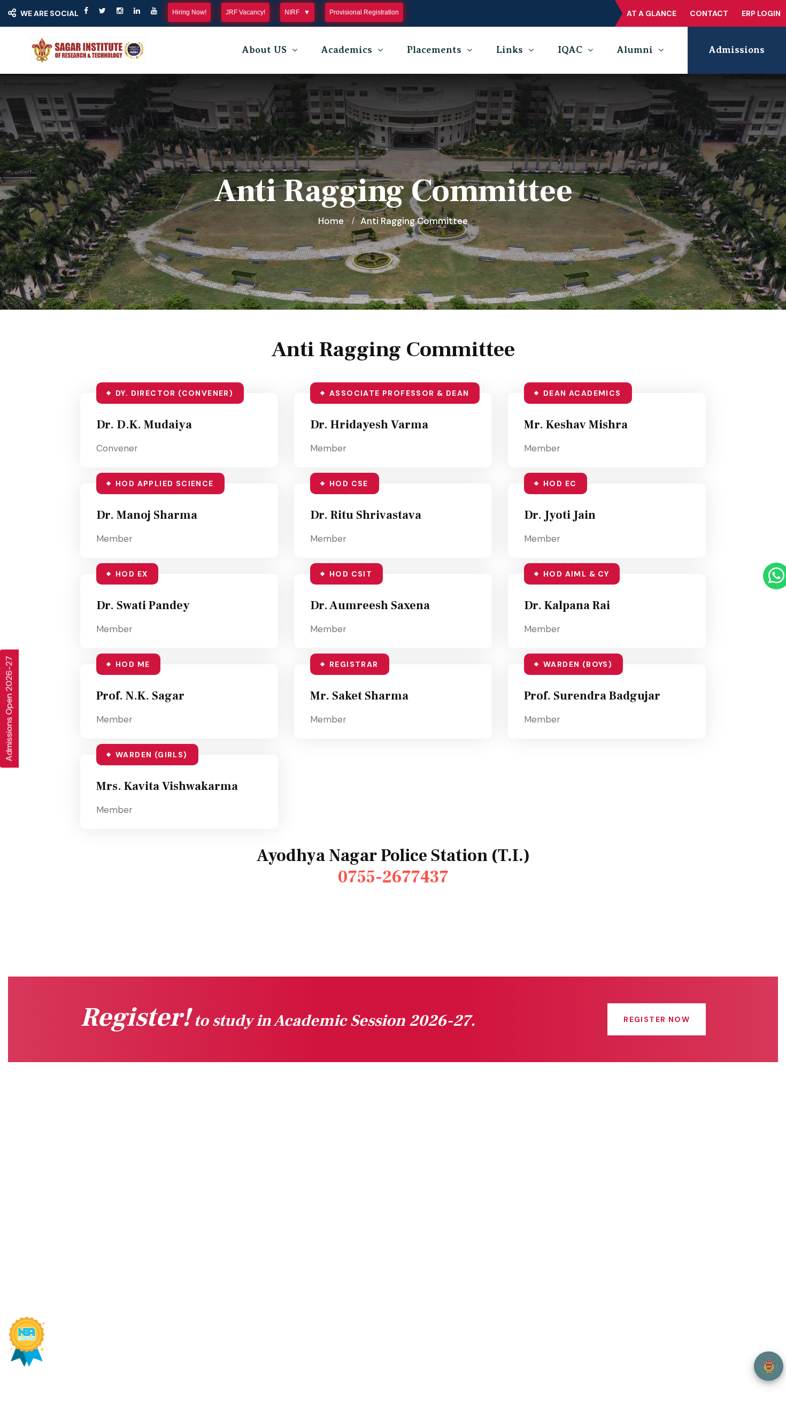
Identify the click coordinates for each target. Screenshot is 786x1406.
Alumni (635, 49)
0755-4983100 (612, 1212)
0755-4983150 (612, 1190)
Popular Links (387, 1302)
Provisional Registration (364, 12)
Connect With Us (131, 1155)
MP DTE (273, 1176)
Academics (346, 49)
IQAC (570, 49)
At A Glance (651, 13)
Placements (434, 49)
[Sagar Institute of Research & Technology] (87, 50)
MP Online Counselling (303, 1241)
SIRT (122, 1349)
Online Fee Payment (139, 1176)
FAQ (425, 1219)
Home (331, 221)
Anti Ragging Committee (148, 1241)
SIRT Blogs (118, 1262)
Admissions (737, 49)
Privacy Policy (567, 1349)
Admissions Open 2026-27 (8, 708)
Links (509, 49)
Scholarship (281, 1198)
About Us (115, 1198)
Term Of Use (633, 1349)
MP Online (278, 1219)
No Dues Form (447, 1176)
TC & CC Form (448, 1198)
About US (264, 49)
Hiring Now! (189, 12)
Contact (709, 13)
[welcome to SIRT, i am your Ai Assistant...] (768, 1366)
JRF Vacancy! (245, 12)
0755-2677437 (393, 877)
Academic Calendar (458, 1155)
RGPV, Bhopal (285, 1262)
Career (431, 1241)
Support (688, 1349)
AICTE (269, 1155)
